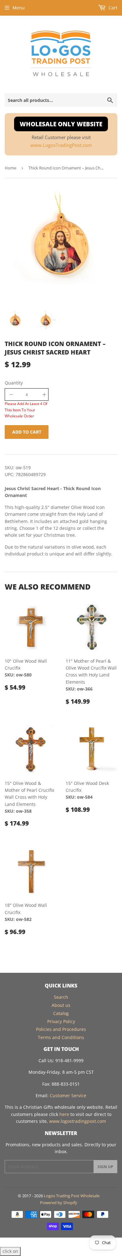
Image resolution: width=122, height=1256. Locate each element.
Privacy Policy (61, 1021)
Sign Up (105, 1166)
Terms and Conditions (61, 1037)
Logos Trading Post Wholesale (71, 1195)
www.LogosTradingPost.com (61, 145)
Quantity (14, 383)
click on (10, 1251)
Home (10, 168)
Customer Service (68, 1095)
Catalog (61, 1013)
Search (61, 997)
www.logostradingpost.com (77, 1121)
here (64, 1114)
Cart (112, 8)
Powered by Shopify (58, 1202)
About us (61, 1005)
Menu (19, 8)
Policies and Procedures (61, 1029)
